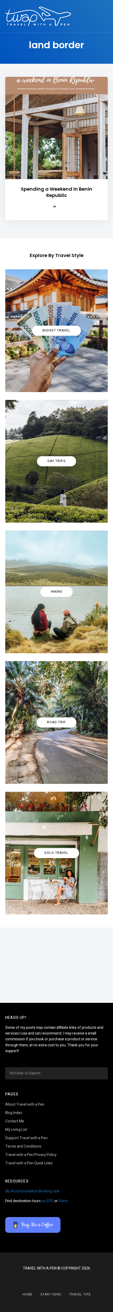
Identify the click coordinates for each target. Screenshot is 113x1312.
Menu (102, 16)
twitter (63, 1281)
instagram (50, 1281)
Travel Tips (80, 1294)
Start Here (50, 1294)
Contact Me (14, 1121)
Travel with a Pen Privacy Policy (30, 1155)
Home (28, 1294)
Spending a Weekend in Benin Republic (56, 192)
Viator (63, 1201)
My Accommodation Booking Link (32, 1191)
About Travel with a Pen (24, 1104)
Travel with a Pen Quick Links (29, 1163)
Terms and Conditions (23, 1146)
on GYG (48, 1201)
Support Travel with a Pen (26, 1138)
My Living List (16, 1129)
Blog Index (13, 1113)
